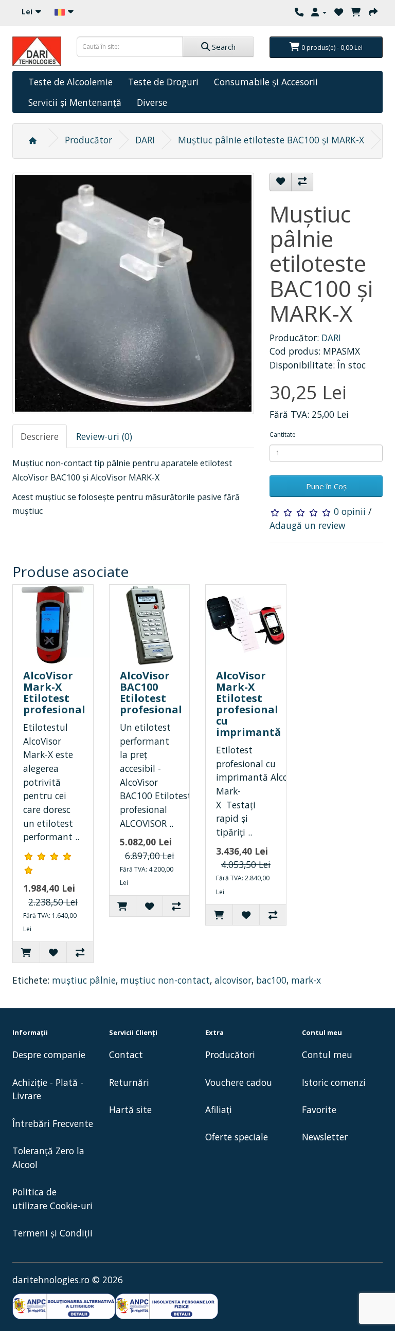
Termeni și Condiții (52, 1233)
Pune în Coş (326, 486)
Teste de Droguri (163, 82)
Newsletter (325, 1137)
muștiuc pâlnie (84, 980)
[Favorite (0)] (338, 12)
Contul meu (327, 1054)
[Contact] (299, 12)
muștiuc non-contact (165, 980)
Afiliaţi (218, 1109)
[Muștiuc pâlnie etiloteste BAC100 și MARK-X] (133, 293)
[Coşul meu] (356, 12)
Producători (230, 1054)
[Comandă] (373, 12)
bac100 (271, 980)
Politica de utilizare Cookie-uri (52, 1199)
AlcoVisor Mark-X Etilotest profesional (54, 692)
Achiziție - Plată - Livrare (47, 1089)
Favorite (319, 1109)
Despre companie (48, 1054)
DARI (145, 140)
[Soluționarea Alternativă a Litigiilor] (63, 1306)
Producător (88, 140)
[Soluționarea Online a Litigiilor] (166, 1306)
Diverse (152, 102)
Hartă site (130, 1109)
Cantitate (283, 434)
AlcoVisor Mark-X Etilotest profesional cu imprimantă (248, 704)
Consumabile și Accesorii (266, 82)
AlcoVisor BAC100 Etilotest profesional (151, 692)
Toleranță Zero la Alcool (48, 1157)
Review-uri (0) (104, 436)
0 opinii (350, 511)
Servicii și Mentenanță (74, 102)
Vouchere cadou (238, 1082)
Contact (126, 1054)
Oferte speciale (236, 1137)
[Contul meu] (319, 12)
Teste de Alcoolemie (70, 82)
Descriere (40, 436)
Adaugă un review (307, 525)
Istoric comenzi (334, 1082)
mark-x (306, 980)
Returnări (129, 1082)
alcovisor (233, 980)
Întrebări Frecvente (52, 1123)
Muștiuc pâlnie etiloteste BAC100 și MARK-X (271, 140)
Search (223, 47)
